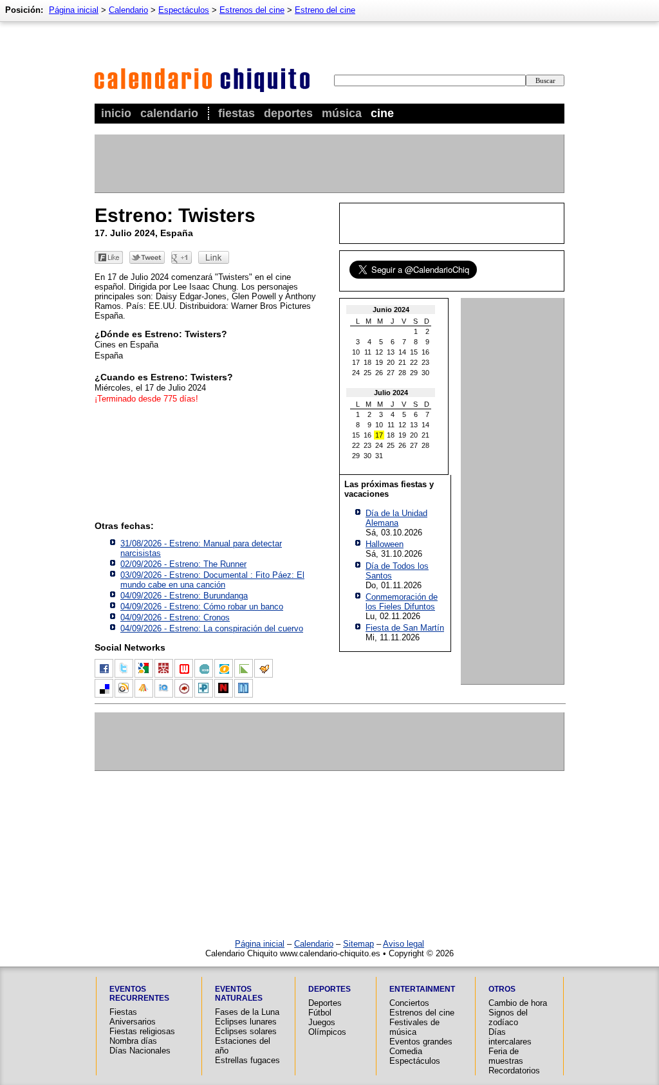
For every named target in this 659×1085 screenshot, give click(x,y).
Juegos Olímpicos (327, 1027)
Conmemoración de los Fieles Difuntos (402, 601)
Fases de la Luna (247, 1012)
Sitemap (358, 944)
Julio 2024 (391, 392)
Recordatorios (514, 1070)
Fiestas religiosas (142, 1031)
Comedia (405, 1051)
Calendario (169, 113)
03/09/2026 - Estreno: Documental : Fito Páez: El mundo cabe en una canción (212, 579)
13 (390, 352)
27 (390, 372)
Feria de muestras (505, 1056)
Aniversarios (132, 1021)
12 (379, 352)
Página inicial (73, 10)
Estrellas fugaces (247, 1060)
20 (390, 362)
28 (402, 372)
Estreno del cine (325, 10)
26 (379, 372)
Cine (382, 113)
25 (367, 372)
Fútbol (319, 1012)
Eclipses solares (246, 1031)
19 (379, 362)
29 (414, 372)
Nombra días (133, 1041)
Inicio (116, 113)
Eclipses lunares (246, 1021)
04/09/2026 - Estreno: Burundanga (184, 595)
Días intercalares (510, 1036)
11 (367, 352)
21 (402, 362)
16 (425, 352)
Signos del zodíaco (508, 1017)
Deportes (288, 113)
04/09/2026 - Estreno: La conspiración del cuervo (211, 628)
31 (379, 455)
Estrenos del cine (251, 10)
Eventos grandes (420, 1041)
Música (342, 113)
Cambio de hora (517, 1003)
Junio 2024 (391, 309)
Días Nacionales (140, 1050)
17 (356, 362)
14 (402, 352)
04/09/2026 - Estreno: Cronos (175, 617)
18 (367, 362)
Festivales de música (414, 1027)
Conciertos (409, 1003)
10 (356, 352)
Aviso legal (403, 944)
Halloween (385, 544)
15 (414, 352)
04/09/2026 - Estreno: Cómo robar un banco (201, 606)
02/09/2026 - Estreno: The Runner (183, 564)
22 (414, 362)
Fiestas (236, 113)
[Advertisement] (329, 163)
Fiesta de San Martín (405, 628)
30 (425, 372)
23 (425, 362)
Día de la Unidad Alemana (396, 518)
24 (356, 372)
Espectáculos (183, 10)
